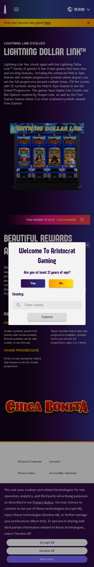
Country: (18, 294)
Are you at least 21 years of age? (47, 272)
